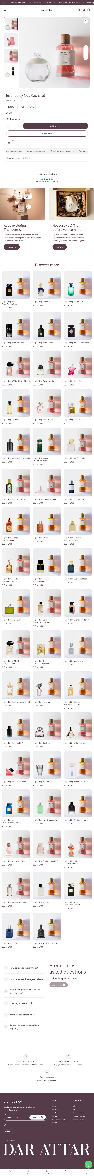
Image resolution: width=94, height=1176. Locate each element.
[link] (58, 984)
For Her (54, 1116)
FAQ (74, 1109)
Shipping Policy (79, 1116)
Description (15, 119)
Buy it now (47, 133)
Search (54, 1106)
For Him (54, 1113)
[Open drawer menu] (5, 10)
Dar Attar (12, 1140)
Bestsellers (56, 1109)
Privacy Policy (78, 1120)
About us (76, 1106)
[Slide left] (85, 47)
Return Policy (78, 1113)
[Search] (79, 10)
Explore (59, 246)
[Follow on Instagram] (5, 1125)
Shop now (12, 246)
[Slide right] (85, 57)
